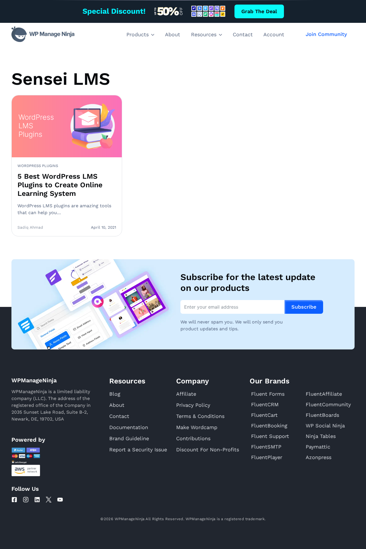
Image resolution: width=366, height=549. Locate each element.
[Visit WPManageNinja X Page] (48, 499)
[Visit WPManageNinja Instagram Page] (26, 499)
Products (137, 34)
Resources (203, 34)
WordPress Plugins (37, 166)
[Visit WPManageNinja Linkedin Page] (37, 499)
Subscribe (303, 307)
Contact (243, 34)
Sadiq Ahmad (30, 227)
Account (273, 34)
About (172, 34)
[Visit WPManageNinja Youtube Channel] (60, 499)
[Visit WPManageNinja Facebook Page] (14, 499)
